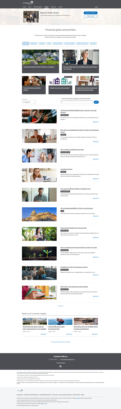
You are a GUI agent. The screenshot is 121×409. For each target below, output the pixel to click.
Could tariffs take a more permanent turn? (56, 328)
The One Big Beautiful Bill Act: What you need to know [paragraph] (77, 208)
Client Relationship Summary (45, 394)
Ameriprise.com (20, 394)
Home (24, 7)
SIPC (46, 403)
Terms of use (54, 394)
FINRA (42, 403)
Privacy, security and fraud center (64, 394)
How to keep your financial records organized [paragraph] (74, 286)
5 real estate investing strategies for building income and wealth (86, 89)
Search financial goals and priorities (76, 99)
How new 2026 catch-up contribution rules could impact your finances (80, 68)
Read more (95, 122)
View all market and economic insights (60, 342)
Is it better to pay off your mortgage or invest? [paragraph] (74, 267)
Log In (96, 7)
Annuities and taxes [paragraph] (66, 169)
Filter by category (24, 99)
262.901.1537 (53, 359)
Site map (82, 394)
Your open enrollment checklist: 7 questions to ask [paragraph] (75, 188)
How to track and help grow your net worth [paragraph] (73, 228)
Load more (60, 306)
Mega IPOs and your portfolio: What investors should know (86, 328)
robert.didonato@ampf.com (67, 359)
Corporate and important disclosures (31, 394)
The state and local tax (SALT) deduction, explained (38, 67)
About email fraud (76, 394)
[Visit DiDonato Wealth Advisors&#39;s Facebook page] (60, 366)
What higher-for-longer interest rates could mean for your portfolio (34, 328)
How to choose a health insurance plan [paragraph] (72, 149)
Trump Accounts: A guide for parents (32, 89)
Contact (60, 7)
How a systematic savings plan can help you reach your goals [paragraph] (79, 247)
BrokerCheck (78, 398)
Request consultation (90, 13)
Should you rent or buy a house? (59, 88)
